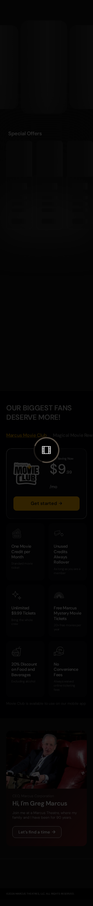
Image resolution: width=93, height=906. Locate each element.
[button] (46, 450)
